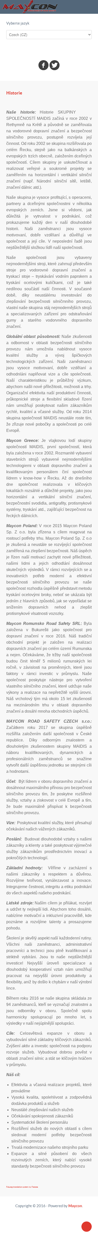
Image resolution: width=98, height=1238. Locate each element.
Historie (14, 93)
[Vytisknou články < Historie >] (84, 102)
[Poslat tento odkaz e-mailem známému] (90, 102)
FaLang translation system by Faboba (22, 1187)
